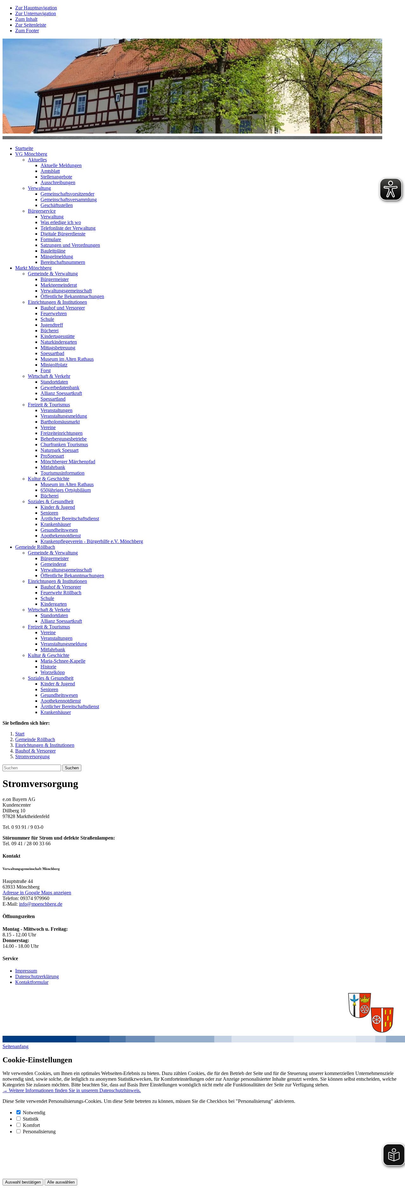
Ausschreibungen (57, 182)
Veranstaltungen (56, 410)
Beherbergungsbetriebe (63, 438)
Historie (48, 666)
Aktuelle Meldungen (61, 165)
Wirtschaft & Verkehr (49, 376)
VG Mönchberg (31, 154)
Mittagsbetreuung (57, 347)
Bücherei (49, 330)
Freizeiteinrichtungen (61, 433)
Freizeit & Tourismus (49, 404)
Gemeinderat (53, 564)
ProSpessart (52, 456)
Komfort (31, 1125)
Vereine (48, 427)
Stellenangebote (56, 176)
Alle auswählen (61, 1182)
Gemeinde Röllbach (35, 547)
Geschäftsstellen (56, 205)
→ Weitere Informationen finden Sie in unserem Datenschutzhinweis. (72, 1090)
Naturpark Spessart (59, 450)
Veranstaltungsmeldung (63, 416)
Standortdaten (54, 382)
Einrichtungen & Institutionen (57, 302)
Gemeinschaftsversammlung (68, 199)
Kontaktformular (31, 982)
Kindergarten (53, 604)
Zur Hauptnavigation (36, 7)
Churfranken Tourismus (64, 444)
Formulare (50, 239)
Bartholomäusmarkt (60, 421)
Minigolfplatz (53, 364)
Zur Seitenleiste (30, 25)
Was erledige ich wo (60, 222)
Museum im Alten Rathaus (67, 359)
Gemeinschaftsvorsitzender (67, 194)
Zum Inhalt (26, 19)
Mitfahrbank (52, 467)
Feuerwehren (53, 313)
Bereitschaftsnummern (62, 262)
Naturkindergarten (58, 342)
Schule (47, 319)
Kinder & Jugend (57, 507)
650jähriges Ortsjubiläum (65, 490)
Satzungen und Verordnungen (70, 245)
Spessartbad (52, 353)
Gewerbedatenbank (59, 387)
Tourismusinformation (62, 473)
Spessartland (52, 399)
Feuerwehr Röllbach (60, 592)
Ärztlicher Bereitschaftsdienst (69, 518)
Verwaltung (39, 188)
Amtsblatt (50, 171)
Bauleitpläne (52, 250)
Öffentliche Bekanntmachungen (72, 296)
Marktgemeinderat (58, 285)
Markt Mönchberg (33, 268)
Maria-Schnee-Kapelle (62, 661)
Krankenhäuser (55, 524)
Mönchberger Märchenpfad (67, 461)
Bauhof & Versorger (60, 587)
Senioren (49, 513)
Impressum (26, 970)
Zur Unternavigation (35, 13)
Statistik (31, 1119)
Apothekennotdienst (60, 535)
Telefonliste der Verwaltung (68, 228)
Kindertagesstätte (57, 336)
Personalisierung (39, 1131)
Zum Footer (27, 30)
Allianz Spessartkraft (61, 393)
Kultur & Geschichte (48, 478)
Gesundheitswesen (59, 530)
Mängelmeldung (56, 256)
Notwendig (34, 1112)
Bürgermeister (54, 279)
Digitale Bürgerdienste (62, 233)
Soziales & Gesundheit (50, 501)
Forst (45, 370)
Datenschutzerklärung (37, 976)
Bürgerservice (42, 211)
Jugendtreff (51, 325)
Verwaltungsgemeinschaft (66, 290)
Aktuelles (37, 159)
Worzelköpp (52, 672)
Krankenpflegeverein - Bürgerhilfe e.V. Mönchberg (91, 541)
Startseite (24, 148)
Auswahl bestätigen (23, 1182)
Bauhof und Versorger (62, 307)
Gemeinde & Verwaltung (53, 273)
